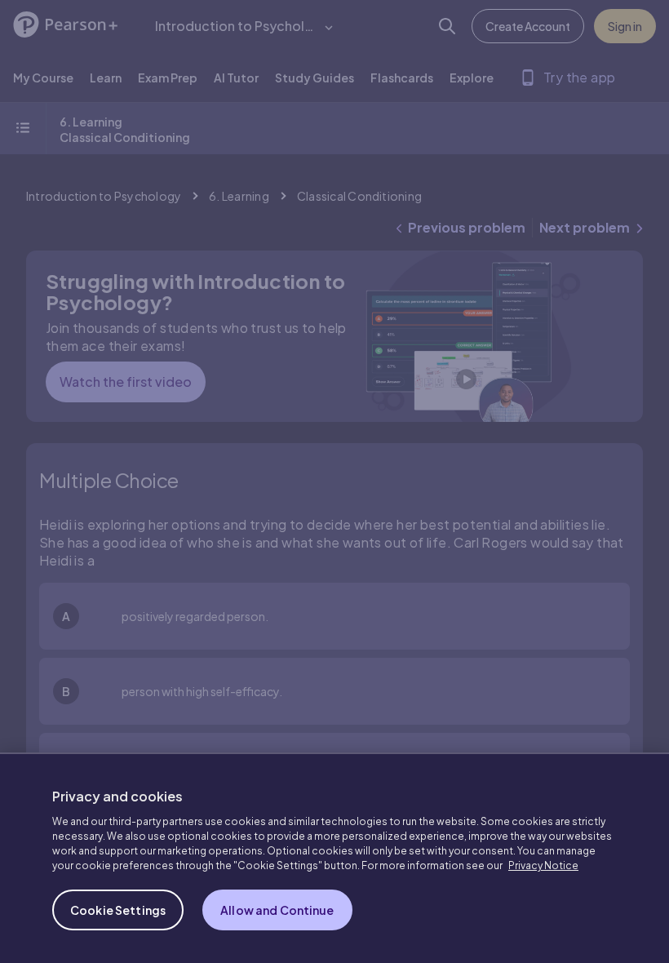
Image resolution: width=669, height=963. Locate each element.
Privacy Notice (543, 865)
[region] (334, 857)
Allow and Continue (277, 910)
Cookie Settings (118, 910)
